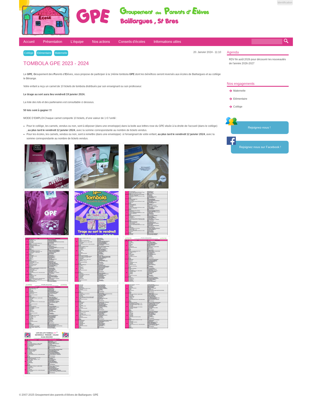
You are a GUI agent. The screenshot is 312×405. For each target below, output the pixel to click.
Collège (28, 53)
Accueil (29, 41)
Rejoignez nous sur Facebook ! (260, 147)
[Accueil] (45, 35)
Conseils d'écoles (131, 41)
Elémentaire (44, 53)
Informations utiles (167, 41)
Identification (285, 2)
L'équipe (77, 41)
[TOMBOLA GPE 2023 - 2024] (48, 166)
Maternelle (61, 53)
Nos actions (101, 41)
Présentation (52, 41)
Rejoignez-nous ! (259, 127)
